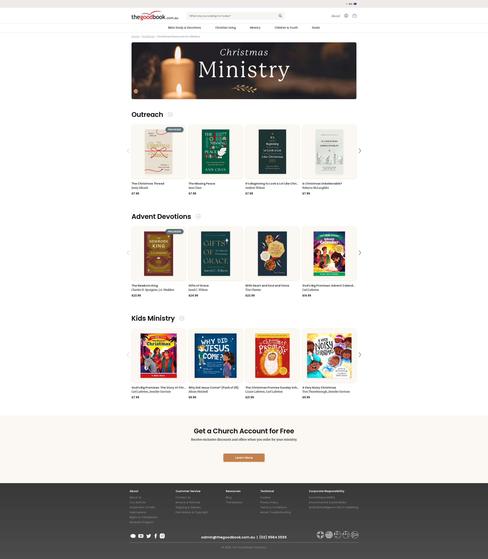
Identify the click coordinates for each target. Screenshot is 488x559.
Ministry (255, 28)
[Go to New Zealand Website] (347, 533)
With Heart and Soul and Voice (267, 286)
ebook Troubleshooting (275, 512)
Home (135, 36)
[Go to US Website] (329, 533)
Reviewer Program (142, 522)
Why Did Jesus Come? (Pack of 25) (214, 388)
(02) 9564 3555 (273, 537)
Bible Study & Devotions (184, 28)
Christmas (148, 36)
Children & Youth (286, 28)
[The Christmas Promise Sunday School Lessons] (272, 355)
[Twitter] (148, 535)
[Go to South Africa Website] (354, 533)
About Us (135, 497)
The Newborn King (145, 286)
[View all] (170, 115)
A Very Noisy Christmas (319, 388)
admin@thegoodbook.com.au (228, 537)
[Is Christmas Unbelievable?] (329, 151)
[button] (128, 160)
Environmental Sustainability (327, 502)
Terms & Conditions (273, 507)
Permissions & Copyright (192, 512)
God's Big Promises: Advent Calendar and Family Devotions (329, 286)
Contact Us (183, 497)
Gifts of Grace (199, 286)
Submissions (138, 512)
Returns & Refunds (188, 502)
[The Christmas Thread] (159, 151)
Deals (316, 28)
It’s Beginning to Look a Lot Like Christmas (272, 184)
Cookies (265, 497)
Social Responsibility (322, 497)
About (335, 16)
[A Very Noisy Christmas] (329, 355)
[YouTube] (140, 535)
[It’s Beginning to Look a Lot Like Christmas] (272, 151)
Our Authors (138, 502)
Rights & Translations (143, 517)
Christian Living (225, 28)
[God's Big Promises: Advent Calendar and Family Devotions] (329, 253)
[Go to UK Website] (321, 533)
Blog (228, 497)
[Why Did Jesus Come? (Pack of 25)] (216, 355)
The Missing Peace (202, 184)
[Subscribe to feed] (133, 535)
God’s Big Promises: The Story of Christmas (159, 388)
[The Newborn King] (159, 253)
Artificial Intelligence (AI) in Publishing (333, 507)
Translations (234, 502)
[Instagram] (162, 535)
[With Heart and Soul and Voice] (272, 253)
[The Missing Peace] (216, 151)
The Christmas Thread (148, 184)
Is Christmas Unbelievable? (322, 184)
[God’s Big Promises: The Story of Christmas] (159, 355)
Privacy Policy (269, 502)
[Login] (346, 16)
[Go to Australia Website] (338, 533)
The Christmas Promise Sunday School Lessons (272, 388)
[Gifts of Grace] (216, 253)
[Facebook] (155, 535)
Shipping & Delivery (188, 507)
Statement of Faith (142, 507)
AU (351, 4)
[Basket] (354, 16)
